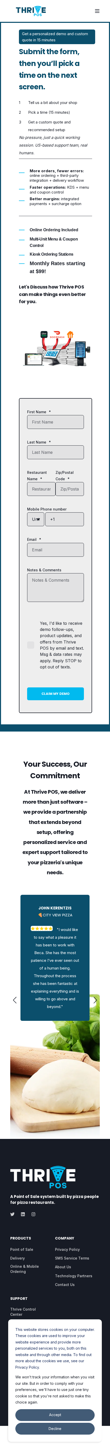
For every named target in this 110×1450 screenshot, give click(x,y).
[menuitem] (21, 1249)
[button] (15, 1000)
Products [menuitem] (20, 1238)
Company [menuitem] (64, 1238)
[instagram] (32, 1214)
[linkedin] (23, 1214)
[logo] (42, 1177)
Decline (55, 1428)
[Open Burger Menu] (97, 11)
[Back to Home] (30, 11)
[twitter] (14, 1214)
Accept (55, 1415)
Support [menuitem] (19, 1299)
